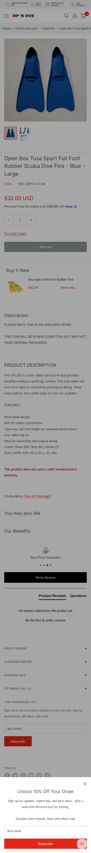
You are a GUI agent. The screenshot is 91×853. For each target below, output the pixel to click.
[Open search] (66, 15)
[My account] (75, 15)
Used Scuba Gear (26, 28)
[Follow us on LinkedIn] (47, 776)
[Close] (85, 784)
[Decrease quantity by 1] (8, 219)
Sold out (45, 247)
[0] (83, 15)
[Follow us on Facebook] (7, 776)
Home (7, 28)
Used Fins (49, 28)
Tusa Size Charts (15, 233)
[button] (45, 619)
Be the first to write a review (46, 620)
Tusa (8, 184)
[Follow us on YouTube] (31, 776)
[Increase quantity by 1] (31, 219)
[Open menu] (6, 16)
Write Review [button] (45, 577)
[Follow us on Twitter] (15, 776)
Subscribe (45, 844)
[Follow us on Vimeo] (39, 776)
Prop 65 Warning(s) (37, 496)
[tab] (52, 597)
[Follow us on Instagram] (23, 776)
